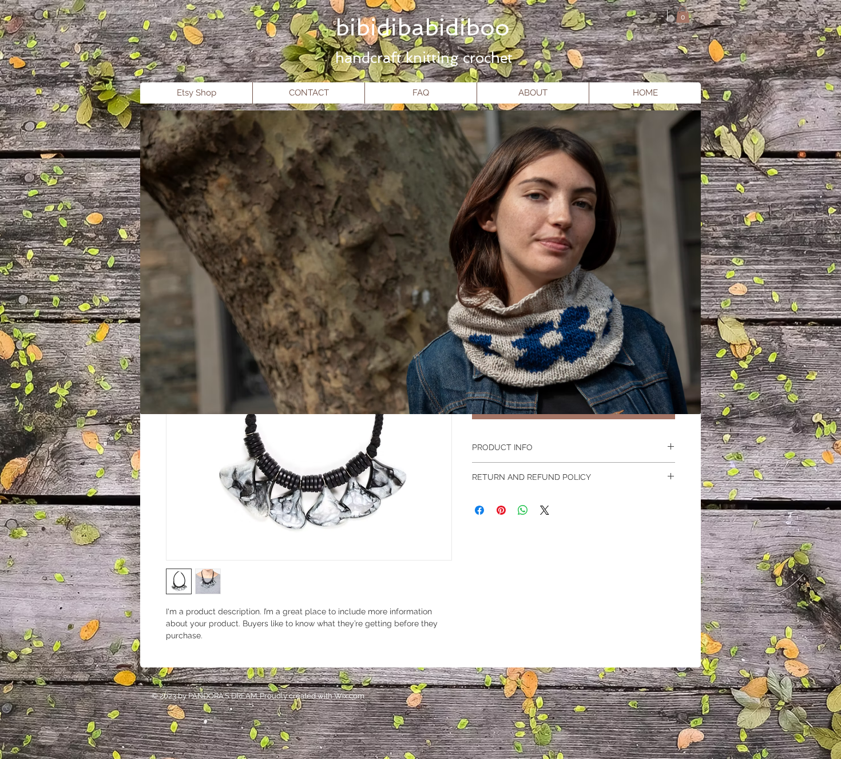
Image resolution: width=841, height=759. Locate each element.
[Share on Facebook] (479, 510)
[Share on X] (545, 510)
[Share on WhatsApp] (523, 510)
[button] (683, 14)
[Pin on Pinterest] (501, 510)
